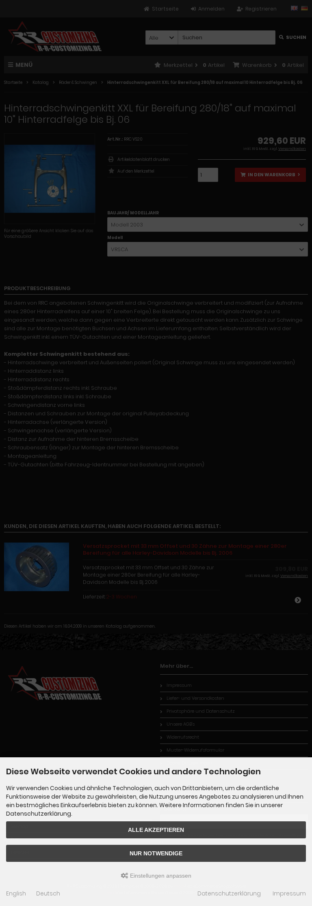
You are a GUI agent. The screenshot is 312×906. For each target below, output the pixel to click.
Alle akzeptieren (156, 830)
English (16, 893)
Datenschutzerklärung (229, 893)
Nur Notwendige (156, 853)
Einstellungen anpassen (159, 875)
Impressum (289, 893)
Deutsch (48, 893)
